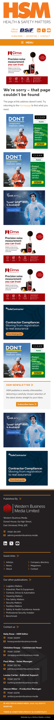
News (9, 565)
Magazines (36, 565)
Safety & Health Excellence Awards (23, 609)
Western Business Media (17, 703)
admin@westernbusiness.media (22, 535)
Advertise (31, 36)
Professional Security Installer (20, 613)
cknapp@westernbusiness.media (23, 655)
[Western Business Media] (24, 512)
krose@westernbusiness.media (22, 641)
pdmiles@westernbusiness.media (23, 669)
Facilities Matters (14, 606)
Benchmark (11, 616)
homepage (25, 105)
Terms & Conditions (13, 712)
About (9, 569)
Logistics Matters (14, 586)
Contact (45, 36)
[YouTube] (49, 30)
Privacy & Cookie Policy (35, 712)
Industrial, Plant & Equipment (20, 589)
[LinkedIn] (39, 30)
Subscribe (17, 36)
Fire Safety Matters (15, 599)
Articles (9, 562)
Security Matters (14, 603)
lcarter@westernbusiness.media (22, 682)
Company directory (40, 562)
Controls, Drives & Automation (20, 593)
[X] (44, 30)
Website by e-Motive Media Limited (35, 717)
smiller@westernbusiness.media (22, 696)
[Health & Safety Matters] (27, 12)
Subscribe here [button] (25, 404)
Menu (29, 42)
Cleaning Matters (14, 596)
